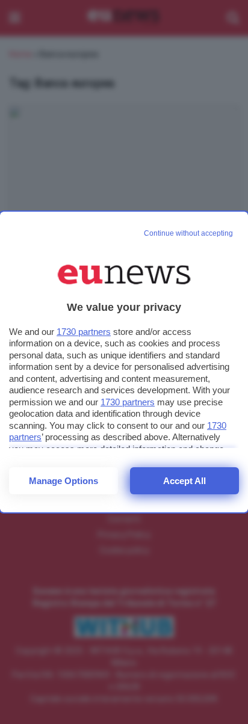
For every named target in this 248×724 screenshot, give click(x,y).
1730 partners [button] (84, 332)
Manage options (63, 481)
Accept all (184, 481)
